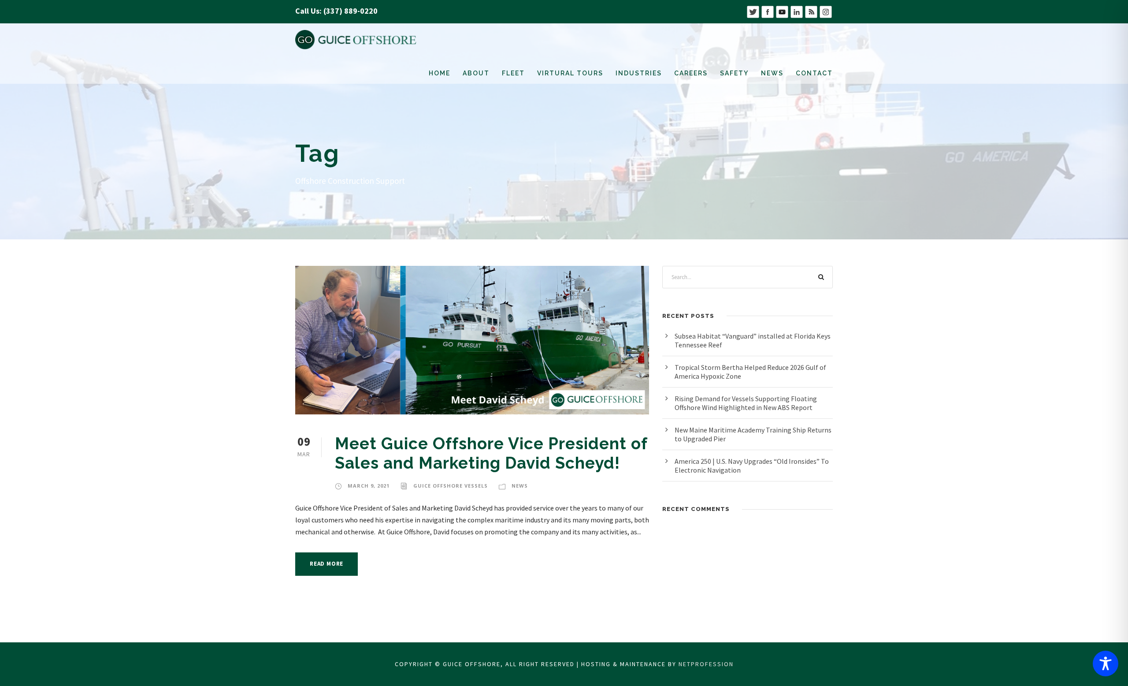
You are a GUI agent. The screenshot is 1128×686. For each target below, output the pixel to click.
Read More (326, 563)
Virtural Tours (570, 73)
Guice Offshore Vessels (450, 485)
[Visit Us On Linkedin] (796, 11)
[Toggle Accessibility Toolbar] (1105, 663)
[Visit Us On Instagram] (825, 11)
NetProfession (706, 664)
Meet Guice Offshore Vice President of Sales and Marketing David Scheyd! (491, 453)
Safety (734, 73)
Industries (639, 73)
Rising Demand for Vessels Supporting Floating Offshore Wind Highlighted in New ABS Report (746, 403)
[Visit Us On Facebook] (767, 11)
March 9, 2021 (369, 485)
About (476, 73)
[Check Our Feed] (811, 11)
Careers (691, 73)
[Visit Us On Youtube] (782, 11)
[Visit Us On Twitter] (753, 11)
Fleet (513, 73)
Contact (814, 73)
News (772, 73)
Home (439, 73)
